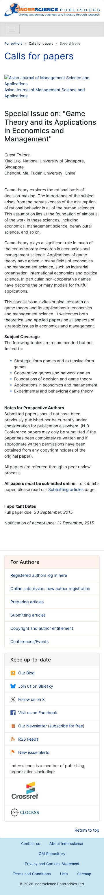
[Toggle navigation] (12, 29)
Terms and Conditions (32, 874)
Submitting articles (65, 489)
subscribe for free (66, 725)
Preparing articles (27, 601)
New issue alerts (33, 752)
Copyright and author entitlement (41, 628)
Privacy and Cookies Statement (52, 864)
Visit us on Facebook (37, 712)
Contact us (30, 843)
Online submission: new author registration (50, 588)
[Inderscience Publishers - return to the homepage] (52, 8)
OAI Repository (52, 854)
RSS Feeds (28, 739)
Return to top (87, 830)
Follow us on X (31, 699)
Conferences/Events (29, 641)
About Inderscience (66, 843)
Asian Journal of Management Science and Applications (44, 92)
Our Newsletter (33, 725)
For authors (13, 43)
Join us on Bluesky (35, 686)
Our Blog (26, 672)
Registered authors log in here (38, 575)
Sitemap (84, 874)
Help (64, 874)
